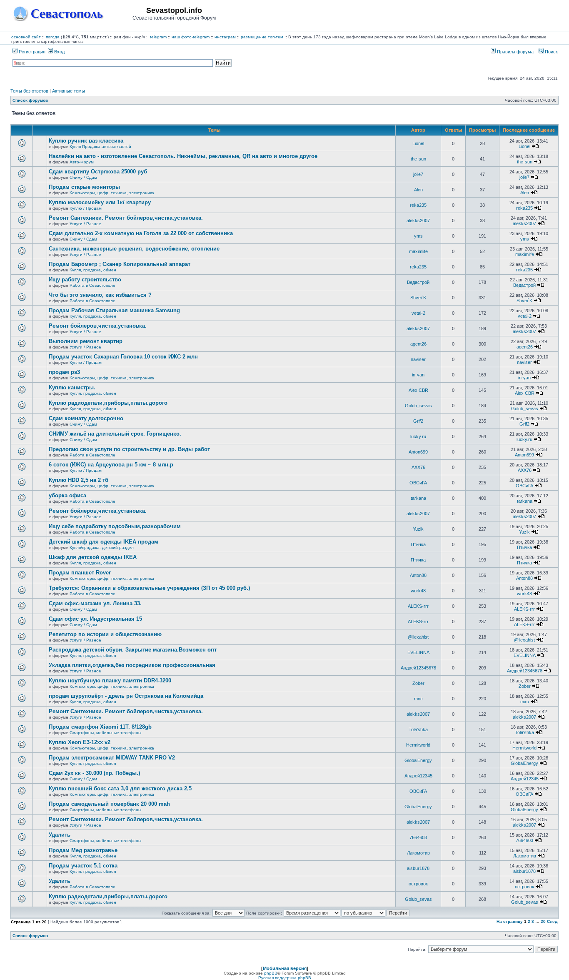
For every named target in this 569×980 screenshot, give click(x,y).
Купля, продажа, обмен (93, 270)
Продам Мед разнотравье (83, 850)
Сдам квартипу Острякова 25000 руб (98, 171)
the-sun (418, 158)
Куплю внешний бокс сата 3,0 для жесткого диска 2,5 (120, 788)
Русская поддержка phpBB (284, 977)
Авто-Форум (82, 162)
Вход (59, 51)
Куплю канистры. (72, 387)
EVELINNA (418, 652)
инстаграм (225, 37)
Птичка (418, 544)
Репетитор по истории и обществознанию (105, 634)
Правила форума (515, 51)
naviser (418, 359)
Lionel (418, 143)
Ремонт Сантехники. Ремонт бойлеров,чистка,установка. (126, 218)
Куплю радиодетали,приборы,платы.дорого (108, 403)
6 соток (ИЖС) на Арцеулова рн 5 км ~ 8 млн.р (111, 464)
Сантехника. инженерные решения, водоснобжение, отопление (134, 249)
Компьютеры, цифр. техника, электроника (112, 192)
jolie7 (418, 174)
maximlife (418, 251)
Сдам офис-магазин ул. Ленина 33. (95, 603)
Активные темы (68, 90)
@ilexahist (418, 636)
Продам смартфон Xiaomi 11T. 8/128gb (100, 727)
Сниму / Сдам (83, 177)
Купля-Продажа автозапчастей (100, 146)
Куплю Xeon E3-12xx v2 (79, 742)
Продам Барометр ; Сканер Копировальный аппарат (119, 264)
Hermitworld (418, 744)
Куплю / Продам (86, 208)
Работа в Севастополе (92, 285)
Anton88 (418, 575)
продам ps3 (64, 372)
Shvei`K (418, 297)
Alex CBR (418, 390)
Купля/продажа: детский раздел (102, 547)
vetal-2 (418, 313)
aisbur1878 (418, 868)
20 (543, 921)
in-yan (418, 374)
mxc (418, 698)
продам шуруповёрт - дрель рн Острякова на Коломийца (126, 696)
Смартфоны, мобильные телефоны (105, 732)
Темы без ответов (29, 90)
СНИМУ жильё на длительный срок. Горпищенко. (115, 434)
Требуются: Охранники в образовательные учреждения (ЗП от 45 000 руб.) (149, 588)
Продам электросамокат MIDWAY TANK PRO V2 (112, 757)
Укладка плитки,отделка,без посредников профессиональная (132, 665)
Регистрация (31, 51)
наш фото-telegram (191, 37)
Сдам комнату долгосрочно (86, 418)
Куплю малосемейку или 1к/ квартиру (100, 202)
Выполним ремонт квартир (85, 341)
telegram (158, 37)
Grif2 (418, 421)
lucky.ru (418, 436)
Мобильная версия (285, 968)
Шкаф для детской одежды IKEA (93, 557)
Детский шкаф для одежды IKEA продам (103, 542)
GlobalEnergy (418, 760)
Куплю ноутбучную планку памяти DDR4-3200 (110, 680)
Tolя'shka (418, 729)
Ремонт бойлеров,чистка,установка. (98, 326)
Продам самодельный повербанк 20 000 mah (109, 804)
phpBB (270, 973)
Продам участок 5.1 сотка (83, 865)
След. (553, 921)
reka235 (418, 205)
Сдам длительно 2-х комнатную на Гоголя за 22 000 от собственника (141, 233)
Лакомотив (418, 852)
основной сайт (26, 37)
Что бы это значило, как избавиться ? (100, 295)
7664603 (418, 837)
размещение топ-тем (262, 37)
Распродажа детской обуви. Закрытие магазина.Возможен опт (133, 650)
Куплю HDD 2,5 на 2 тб (78, 480)
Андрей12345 (418, 775)
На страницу (510, 921)
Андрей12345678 (418, 667)
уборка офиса (67, 495)
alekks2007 (418, 220)
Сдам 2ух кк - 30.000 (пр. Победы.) (94, 773)
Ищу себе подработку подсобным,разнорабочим (115, 526)
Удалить (59, 835)
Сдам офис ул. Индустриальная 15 (95, 619)
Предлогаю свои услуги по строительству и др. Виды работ (129, 449)
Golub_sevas (418, 405)
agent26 (418, 343)
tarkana (418, 498)
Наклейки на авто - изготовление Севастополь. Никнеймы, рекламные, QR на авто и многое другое (183, 156)
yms (418, 235)
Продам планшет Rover (80, 572)
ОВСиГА (418, 482)
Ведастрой (418, 282)
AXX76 (418, 467)
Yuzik (418, 528)
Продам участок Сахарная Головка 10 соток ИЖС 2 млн (123, 356)
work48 (418, 590)
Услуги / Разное (85, 223)
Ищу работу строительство (85, 279)
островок (418, 883)
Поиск (551, 51)
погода (53, 37)
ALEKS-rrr (418, 606)
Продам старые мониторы (84, 187)
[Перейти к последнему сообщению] (535, 146)
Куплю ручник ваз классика (86, 141)
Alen (418, 189)
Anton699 (418, 451)
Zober (418, 683)
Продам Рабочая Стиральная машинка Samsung (114, 310)
